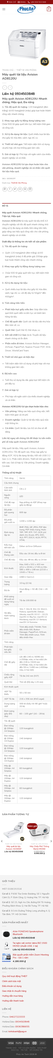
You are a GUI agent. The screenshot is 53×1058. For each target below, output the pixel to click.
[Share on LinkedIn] (30, 189)
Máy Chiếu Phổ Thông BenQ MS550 (39, 847)
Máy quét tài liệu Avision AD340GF (13, 847)
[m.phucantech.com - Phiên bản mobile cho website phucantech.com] (26, 9)
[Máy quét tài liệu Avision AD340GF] (13, 830)
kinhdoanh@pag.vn (17, 1031)
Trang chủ (8, 70)
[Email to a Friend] (20, 189)
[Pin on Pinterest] (25, 189)
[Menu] (4, 9)
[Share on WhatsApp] (4, 189)
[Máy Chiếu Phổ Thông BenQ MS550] (39, 830)
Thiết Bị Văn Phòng (26, 70)
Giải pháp (42, 1048)
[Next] (51, 847)
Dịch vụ (15, 1050)
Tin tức (24, 1050)
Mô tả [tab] (5, 206)
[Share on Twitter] (15, 189)
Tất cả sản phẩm (26, 1048)
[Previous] (2, 847)
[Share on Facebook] (9, 189)
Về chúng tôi (36, 1050)
